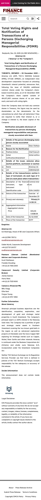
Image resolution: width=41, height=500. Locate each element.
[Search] (27, 18)
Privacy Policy (30, 496)
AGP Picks (5, 3)
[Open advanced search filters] (32, 18)
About (11, 488)
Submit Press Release (12, 492)
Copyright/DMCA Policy (14, 496)
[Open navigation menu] (4, 19)
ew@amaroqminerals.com (12, 250)
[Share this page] (38, 19)
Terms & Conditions (29, 492)
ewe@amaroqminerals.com (12, 240)
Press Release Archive (23, 488)
